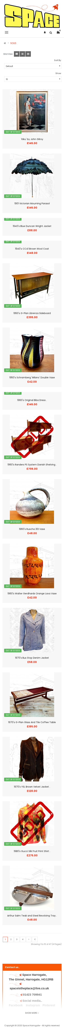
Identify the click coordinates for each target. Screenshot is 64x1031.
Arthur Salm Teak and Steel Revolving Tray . (32, 915)
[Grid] (16, 54)
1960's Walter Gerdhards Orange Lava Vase (32, 593)
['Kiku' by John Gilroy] (32, 111)
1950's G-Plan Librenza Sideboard (32, 313)
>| (34, 939)
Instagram (33, 1005)
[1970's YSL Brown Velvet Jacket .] (32, 759)
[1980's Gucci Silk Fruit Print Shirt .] (32, 823)
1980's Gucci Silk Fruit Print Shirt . (32, 851)
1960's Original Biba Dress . (32, 400)
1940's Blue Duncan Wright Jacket (32, 226)
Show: (58, 73)
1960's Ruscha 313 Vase (32, 529)
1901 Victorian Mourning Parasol (32, 203)
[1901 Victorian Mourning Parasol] (32, 176)
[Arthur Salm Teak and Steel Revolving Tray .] (32, 888)
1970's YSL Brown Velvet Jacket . (32, 786)
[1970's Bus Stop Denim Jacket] (32, 630)
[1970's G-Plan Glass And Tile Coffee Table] (32, 694)
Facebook (16, 1005)
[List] (22, 54)
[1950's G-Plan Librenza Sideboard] (32, 285)
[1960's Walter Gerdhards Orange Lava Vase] (32, 566)
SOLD (13, 43)
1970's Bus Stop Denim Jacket (32, 657)
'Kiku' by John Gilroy (32, 139)
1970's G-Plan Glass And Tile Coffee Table (32, 722)
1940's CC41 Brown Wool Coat (32, 248)
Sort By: (58, 60)
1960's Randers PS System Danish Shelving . (32, 464)
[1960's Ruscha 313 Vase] (32, 501)
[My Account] (44, 32)
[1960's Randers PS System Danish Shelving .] (32, 437)
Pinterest (49, 1005)
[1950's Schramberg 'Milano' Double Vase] (32, 350)
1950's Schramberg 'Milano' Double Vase (32, 377)
